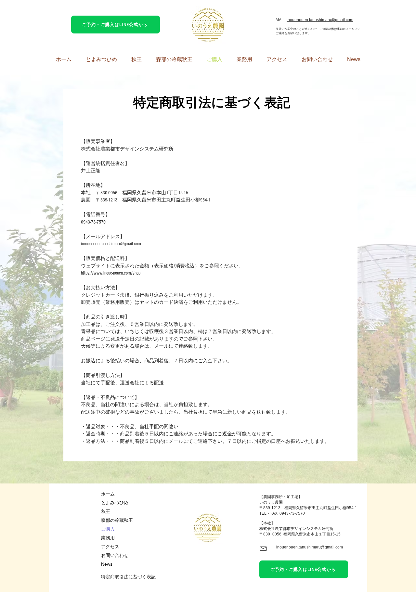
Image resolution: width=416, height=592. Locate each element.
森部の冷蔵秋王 (117, 520)
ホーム (108, 493)
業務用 (108, 537)
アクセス (110, 546)
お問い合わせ (114, 555)
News (106, 564)
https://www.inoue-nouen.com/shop (110, 273)
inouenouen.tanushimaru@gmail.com (320, 20)
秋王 (105, 511)
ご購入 (108, 529)
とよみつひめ (114, 502)
